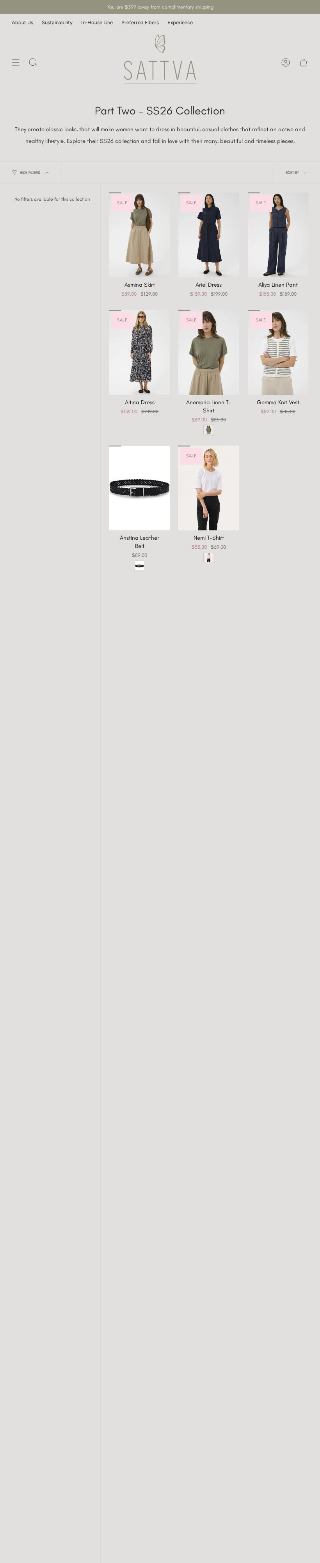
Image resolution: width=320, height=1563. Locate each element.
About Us (22, 22)
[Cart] (304, 62)
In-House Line (97, 22)
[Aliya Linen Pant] (278, 235)
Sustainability (57, 22)
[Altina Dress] (139, 352)
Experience (180, 22)
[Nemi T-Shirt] (208, 488)
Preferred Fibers (140, 22)
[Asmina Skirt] (139, 235)
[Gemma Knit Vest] (278, 352)
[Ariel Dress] (208, 235)
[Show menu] (15, 62)
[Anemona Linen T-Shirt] (208, 352)
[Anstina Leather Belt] (139, 488)
